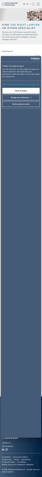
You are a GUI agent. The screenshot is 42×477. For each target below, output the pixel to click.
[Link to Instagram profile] (6, 450)
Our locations (7, 446)
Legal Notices (26, 459)
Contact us (6, 443)
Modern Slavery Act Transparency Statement (18, 464)
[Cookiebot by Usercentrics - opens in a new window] (31, 59)
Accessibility (6, 457)
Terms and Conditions (20, 457)
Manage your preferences (20, 97)
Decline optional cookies (21, 104)
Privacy (16, 459)
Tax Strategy (21, 462)
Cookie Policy (7, 459)
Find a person (7, 51)
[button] (33, 5)
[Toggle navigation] (38, 4)
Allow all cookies (21, 91)
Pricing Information (8, 462)
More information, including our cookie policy (19, 84)
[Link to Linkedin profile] (3, 450)
